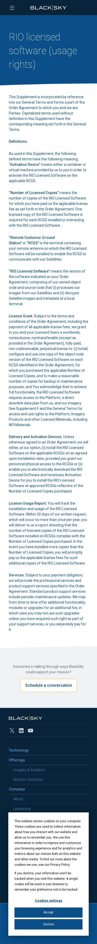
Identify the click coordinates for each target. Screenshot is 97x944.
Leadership (22, 809)
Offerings (17, 760)
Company (17, 789)
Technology (19, 750)
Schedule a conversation (48, 685)
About (18, 799)
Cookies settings (48, 901)
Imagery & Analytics (29, 770)
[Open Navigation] (12, 8)
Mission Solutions (28, 779)
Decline (48, 924)
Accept (48, 912)
